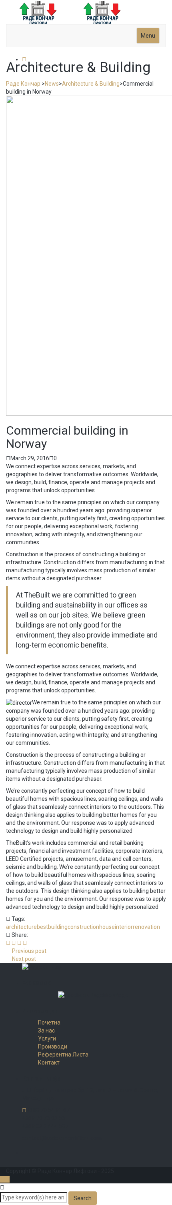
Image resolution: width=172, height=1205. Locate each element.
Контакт (49, 1062)
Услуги (47, 1038)
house (107, 927)
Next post (24, 959)
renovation (146, 927)
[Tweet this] (14, 943)
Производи (52, 1046)
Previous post (29, 951)
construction (83, 927)
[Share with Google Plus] (19, 943)
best (42, 927)
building (58, 927)
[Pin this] (25, 943)
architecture (21, 927)
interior (124, 927)
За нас (46, 1030)
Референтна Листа (63, 1054)
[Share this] (8, 943)
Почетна (49, 1022)
